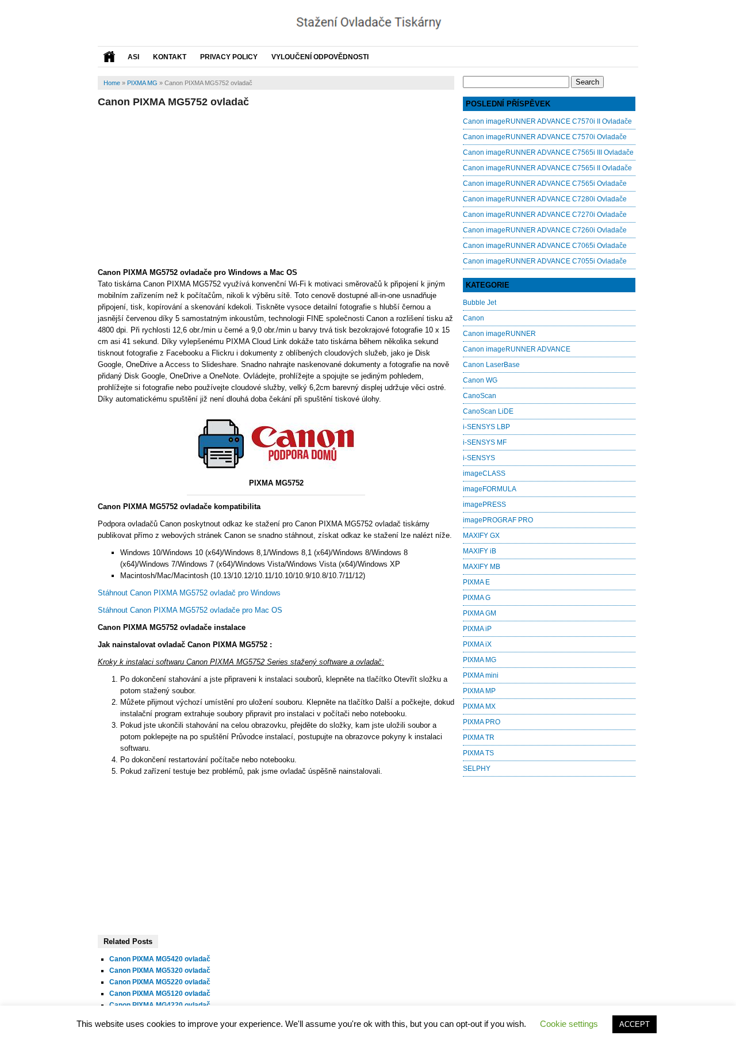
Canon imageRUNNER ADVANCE (516, 349)
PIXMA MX (479, 706)
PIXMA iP (477, 629)
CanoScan (479, 396)
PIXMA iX (477, 644)
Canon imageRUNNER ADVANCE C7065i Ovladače (545, 246)
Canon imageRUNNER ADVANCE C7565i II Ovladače (547, 168)
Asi (133, 57)
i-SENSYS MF (485, 442)
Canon (473, 318)
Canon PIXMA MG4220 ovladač (159, 1005)
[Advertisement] (276, 186)
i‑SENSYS (479, 458)
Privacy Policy (229, 57)
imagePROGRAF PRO (498, 520)
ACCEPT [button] (634, 1024)
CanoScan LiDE (488, 411)
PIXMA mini (481, 675)
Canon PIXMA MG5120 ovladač (159, 993)
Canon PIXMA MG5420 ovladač (159, 959)
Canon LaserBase (491, 365)
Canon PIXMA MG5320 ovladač (159, 970)
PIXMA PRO (481, 722)
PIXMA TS (478, 753)
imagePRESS (484, 505)
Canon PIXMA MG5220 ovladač (159, 982)
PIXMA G (476, 598)
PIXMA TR (478, 737)
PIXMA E (476, 582)
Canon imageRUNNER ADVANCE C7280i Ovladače (545, 199)
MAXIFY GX (481, 536)
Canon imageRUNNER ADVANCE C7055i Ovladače (545, 261)
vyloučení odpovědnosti (320, 57)
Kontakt (169, 57)
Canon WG (480, 380)
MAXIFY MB (481, 567)
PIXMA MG (142, 82)
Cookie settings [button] (569, 1024)
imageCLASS (484, 473)
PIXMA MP (479, 691)
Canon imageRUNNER (499, 334)
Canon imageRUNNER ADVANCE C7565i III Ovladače (548, 152)
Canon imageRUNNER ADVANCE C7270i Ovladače (545, 215)
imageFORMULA (489, 489)
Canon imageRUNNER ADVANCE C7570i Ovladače (545, 137)
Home (111, 82)
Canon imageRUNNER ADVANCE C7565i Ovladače (545, 183)
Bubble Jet (479, 303)
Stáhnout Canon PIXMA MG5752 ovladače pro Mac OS (190, 610)
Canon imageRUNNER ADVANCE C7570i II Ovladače (547, 121)
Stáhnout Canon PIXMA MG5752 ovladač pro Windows (189, 593)
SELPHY (476, 769)
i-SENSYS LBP (486, 427)
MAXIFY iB (479, 551)
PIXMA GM (479, 613)
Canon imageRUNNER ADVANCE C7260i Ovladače (545, 230)
